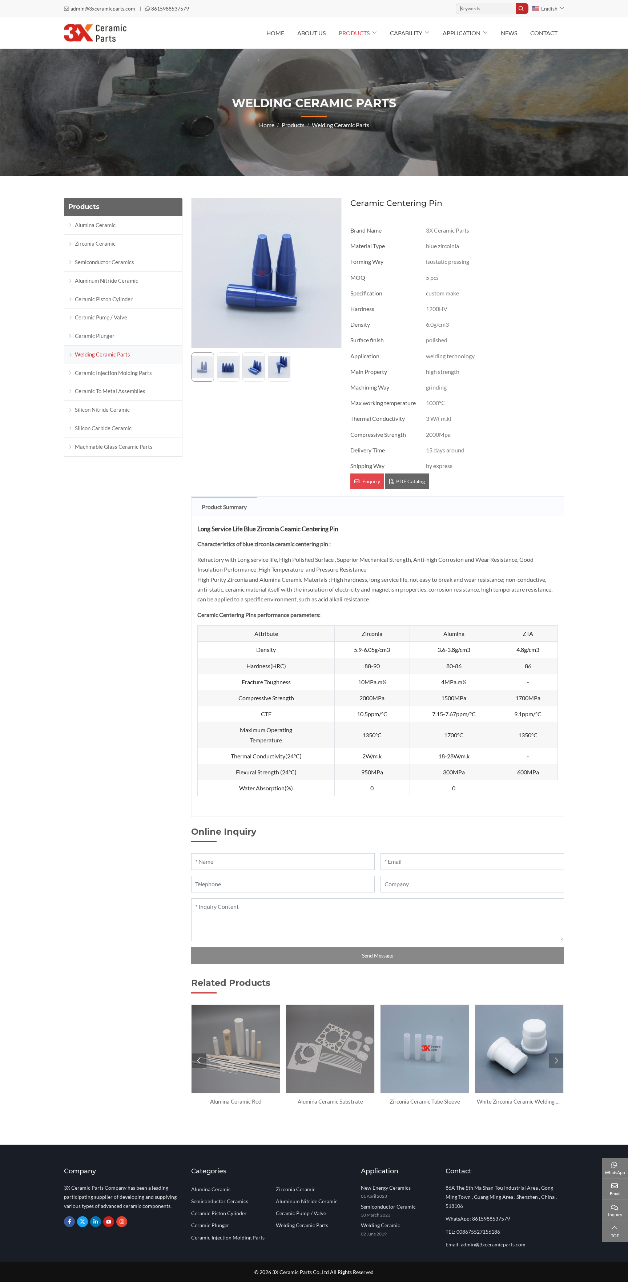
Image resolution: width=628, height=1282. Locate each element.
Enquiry (370, 481)
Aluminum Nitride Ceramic (106, 280)
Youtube (108, 1221)
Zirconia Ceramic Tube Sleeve (425, 1101)
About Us (311, 32)
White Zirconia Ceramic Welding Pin (520, 1101)
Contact (543, 32)
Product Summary (224, 506)
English (549, 8)
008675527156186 (478, 1232)
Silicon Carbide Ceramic (103, 428)
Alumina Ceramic (95, 225)
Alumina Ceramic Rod (235, 1101)
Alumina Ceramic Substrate (330, 1101)
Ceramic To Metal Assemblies (110, 391)
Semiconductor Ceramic (388, 1207)
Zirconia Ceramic (95, 243)
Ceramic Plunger (94, 335)
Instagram (121, 1221)
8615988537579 (170, 8)
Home (275, 32)
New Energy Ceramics (386, 1188)
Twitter (82, 1221)
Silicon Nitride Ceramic (102, 409)
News (509, 32)
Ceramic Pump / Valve (101, 317)
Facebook (69, 1221)
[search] (522, 8)
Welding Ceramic (380, 1225)
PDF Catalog (410, 481)
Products (354, 32)
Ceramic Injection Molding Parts (113, 373)
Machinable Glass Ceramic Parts (114, 446)
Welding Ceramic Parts (102, 354)
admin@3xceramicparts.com (103, 8)
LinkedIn (95, 1221)
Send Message (377, 955)
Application (461, 32)
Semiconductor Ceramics (104, 262)
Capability (406, 32)
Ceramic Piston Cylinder (104, 299)
